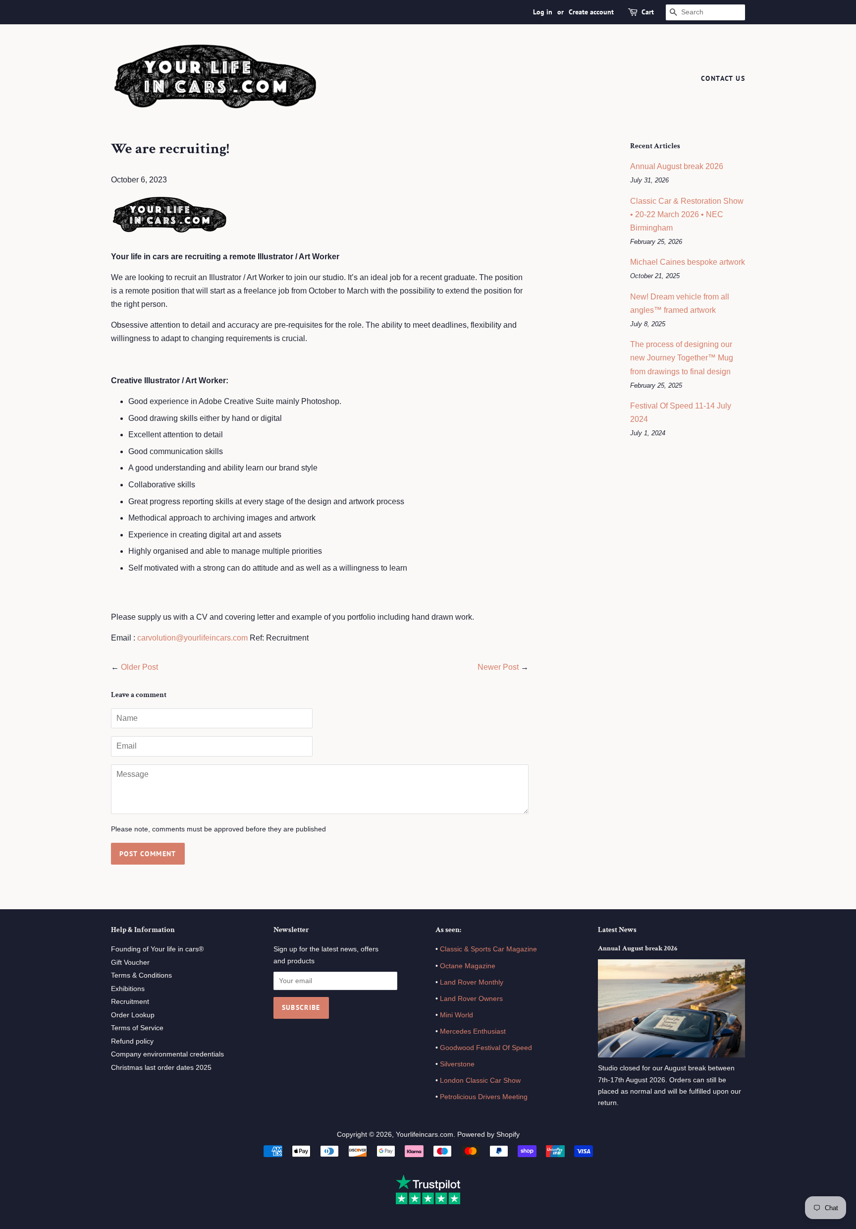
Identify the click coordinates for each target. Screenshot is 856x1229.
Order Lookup (133, 1015)
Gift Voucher (130, 962)
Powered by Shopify (488, 1134)
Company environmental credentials (167, 1054)
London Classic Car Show (480, 1080)
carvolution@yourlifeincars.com (192, 638)
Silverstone (457, 1064)
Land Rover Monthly (471, 982)
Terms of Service (137, 1028)
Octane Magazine (467, 966)
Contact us (723, 78)
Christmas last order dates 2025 (161, 1067)
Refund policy (132, 1041)
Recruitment (130, 1001)
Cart (648, 11)
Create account (591, 11)
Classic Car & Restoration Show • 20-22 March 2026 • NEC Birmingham (687, 214)
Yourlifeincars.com (424, 1134)
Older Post (139, 667)
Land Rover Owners (471, 998)
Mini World (456, 1015)
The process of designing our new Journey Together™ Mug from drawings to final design (681, 357)
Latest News (617, 930)
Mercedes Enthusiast (472, 1031)
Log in (542, 11)
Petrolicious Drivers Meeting (484, 1097)
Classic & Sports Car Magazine (488, 949)
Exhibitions (128, 989)
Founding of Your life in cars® (157, 949)
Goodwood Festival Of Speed (486, 1048)
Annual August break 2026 (676, 166)
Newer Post (498, 667)
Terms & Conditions (141, 975)
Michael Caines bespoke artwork (687, 262)
